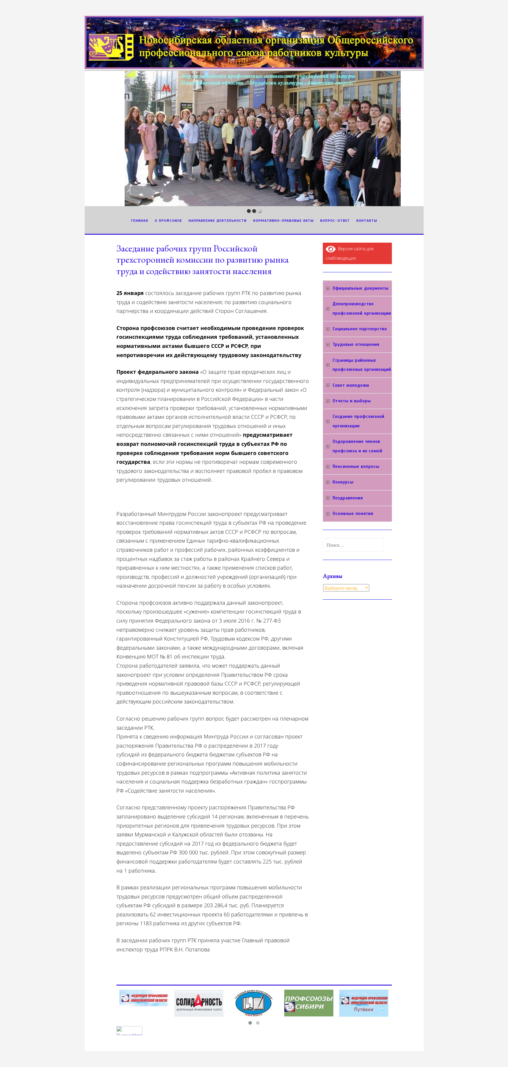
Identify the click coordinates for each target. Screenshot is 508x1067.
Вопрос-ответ (335, 220)
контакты (366, 220)
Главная (139, 220)
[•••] (254, 138)
